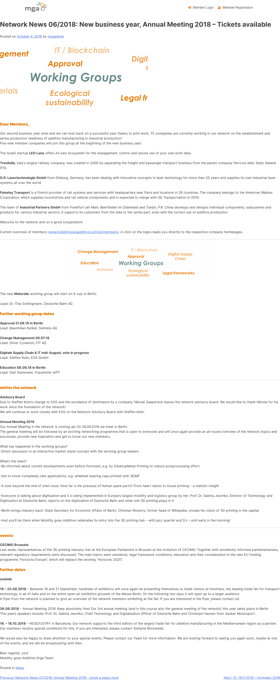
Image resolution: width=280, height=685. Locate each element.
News (20, 668)
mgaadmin (56, 36)
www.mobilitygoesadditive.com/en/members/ (83, 232)
